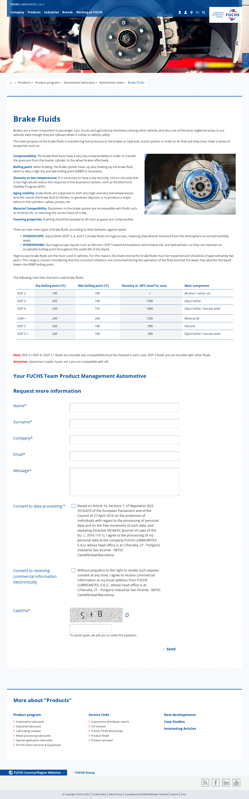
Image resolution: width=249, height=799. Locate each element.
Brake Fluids (136, 83)
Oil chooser (98, 726)
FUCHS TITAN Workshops (107, 731)
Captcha (21, 610)
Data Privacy (115, 794)
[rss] (205, 782)
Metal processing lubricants (33, 735)
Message (22, 470)
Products (23, 83)
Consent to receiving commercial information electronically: (35, 576)
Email (19, 454)
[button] (185, 13)
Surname (22, 421)
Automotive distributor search (110, 721)
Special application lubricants (34, 740)
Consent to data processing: (39, 506)
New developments (180, 714)
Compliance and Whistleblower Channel (146, 794)
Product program (46, 83)
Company (23, 438)
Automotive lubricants (79, 83)
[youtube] (236, 782)
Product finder (100, 735)
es (11, 82)
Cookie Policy (99, 794)
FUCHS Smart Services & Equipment (38, 745)
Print (183, 794)
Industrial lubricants (28, 726)
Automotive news (111, 83)
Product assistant (102, 740)
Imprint (174, 794)
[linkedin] (226, 782)
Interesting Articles (180, 728)
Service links (99, 714)
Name (19, 405)
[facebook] (215, 782)
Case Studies (174, 721)
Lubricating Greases (28, 731)
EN (197, 12)
